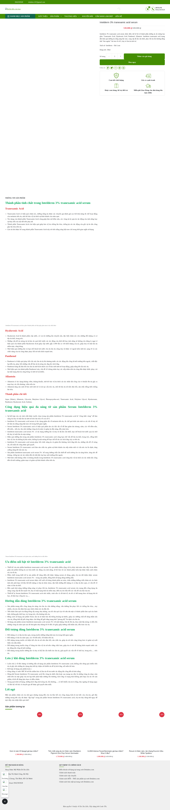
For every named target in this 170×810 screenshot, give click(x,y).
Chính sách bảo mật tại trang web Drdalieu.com (76, 782)
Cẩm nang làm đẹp (104, 16)
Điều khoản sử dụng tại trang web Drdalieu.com (76, 770)
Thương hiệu (70, 16)
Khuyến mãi (87, 16)
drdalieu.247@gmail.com (36, 2)
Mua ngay (132, 62)
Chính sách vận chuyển (67, 776)
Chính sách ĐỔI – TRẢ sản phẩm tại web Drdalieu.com (79, 779)
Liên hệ (118, 16)
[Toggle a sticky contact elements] (5, 801)
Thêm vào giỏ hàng (144, 56)
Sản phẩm (54, 16)
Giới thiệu (43, 16)
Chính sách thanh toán (67, 773)
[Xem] (108, 68)
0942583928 (19, 2)
